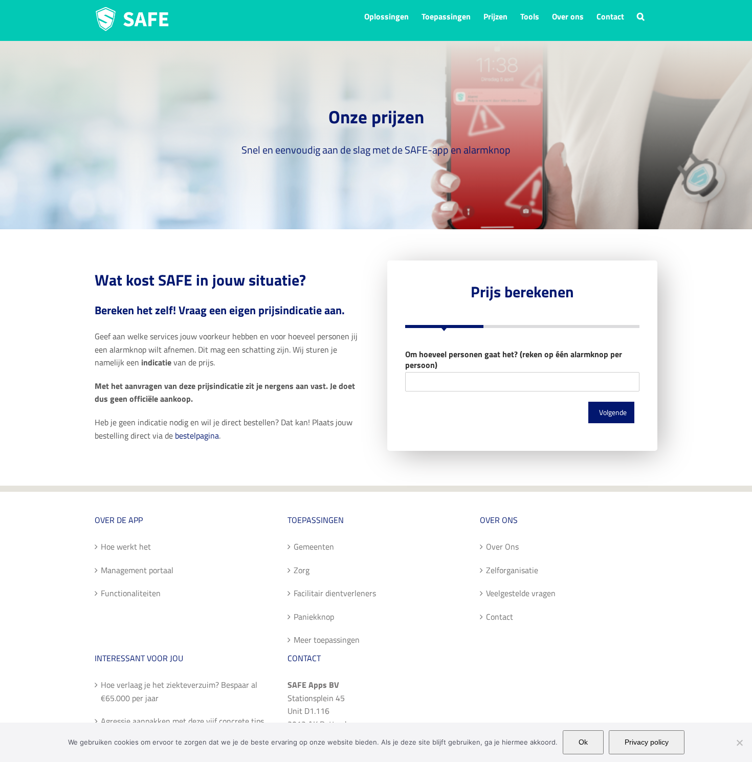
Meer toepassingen (327, 640)
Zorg (301, 570)
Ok (583, 742)
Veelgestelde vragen (521, 593)
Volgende (613, 412)
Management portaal (137, 570)
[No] (739, 742)
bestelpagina (197, 435)
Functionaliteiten (131, 593)
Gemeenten (314, 546)
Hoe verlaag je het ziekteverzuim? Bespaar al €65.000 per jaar (179, 691)
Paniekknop (314, 617)
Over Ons (502, 546)
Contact (499, 617)
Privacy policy (647, 742)
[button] (641, 15)
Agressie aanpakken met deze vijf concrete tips (182, 721)
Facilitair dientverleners (335, 593)
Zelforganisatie (512, 570)
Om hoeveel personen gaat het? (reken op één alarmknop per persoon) (513, 360)
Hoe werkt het (126, 546)
